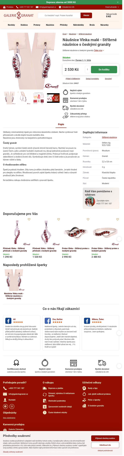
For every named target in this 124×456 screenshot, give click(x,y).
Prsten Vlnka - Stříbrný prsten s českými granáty (75, 249)
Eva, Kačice (57, 319)
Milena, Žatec (98, 319)
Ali (14, 319)
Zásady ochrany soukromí (13, 452)
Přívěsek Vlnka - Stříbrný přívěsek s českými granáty (15, 249)
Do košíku (104, 69)
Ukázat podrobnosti (105, 451)
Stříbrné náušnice (109, 137)
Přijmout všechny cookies (105, 438)
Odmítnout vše (105, 445)
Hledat (86, 15)
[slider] (18, 322)
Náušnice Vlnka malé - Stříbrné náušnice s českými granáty (14, 296)
